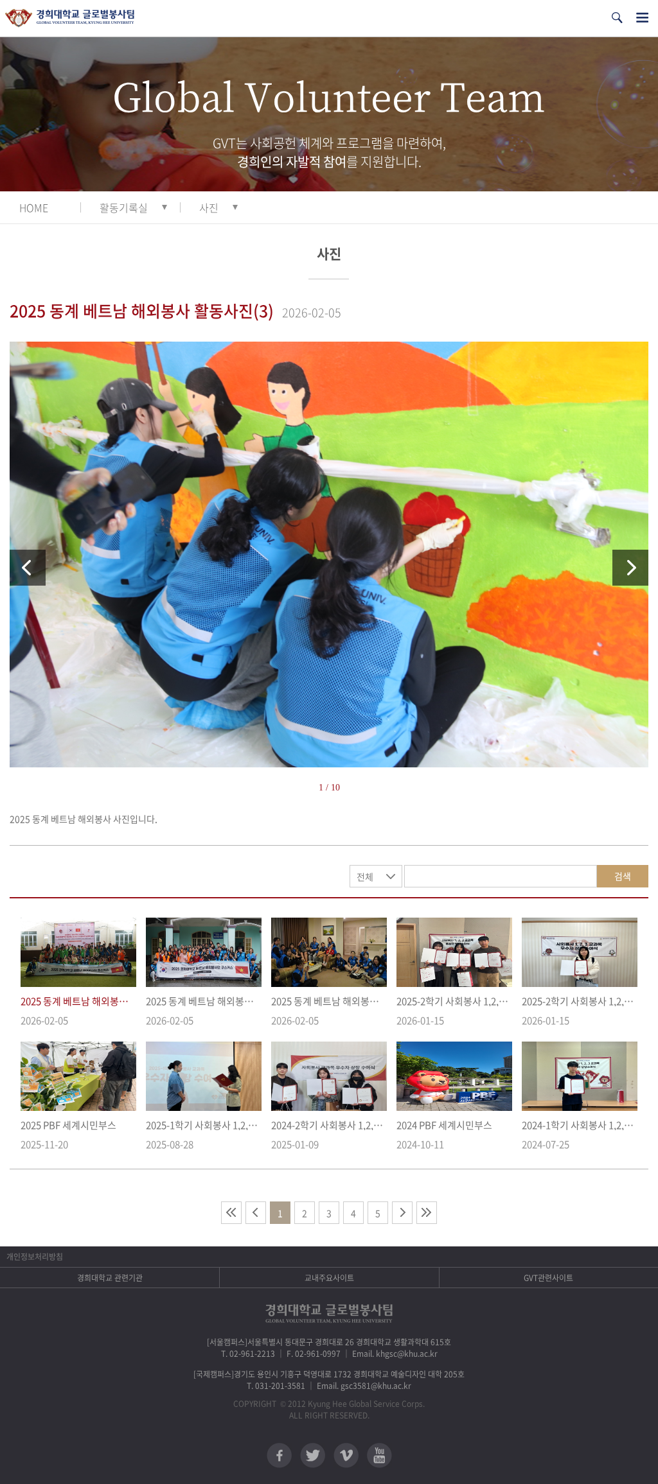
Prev (28, 568)
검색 (622, 875)
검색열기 (617, 17)
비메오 (346, 1455)
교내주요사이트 (329, 1278)
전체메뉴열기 (642, 17)
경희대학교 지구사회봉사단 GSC (69, 18)
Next (630, 568)
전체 (365, 876)
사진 (208, 207)
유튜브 (379, 1455)
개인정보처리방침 (34, 1256)
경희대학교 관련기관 (110, 1278)
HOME (33, 207)
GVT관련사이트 (548, 1278)
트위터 (312, 1455)
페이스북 (279, 1455)
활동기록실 (124, 207)
